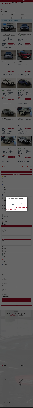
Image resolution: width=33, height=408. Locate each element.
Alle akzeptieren (19, 207)
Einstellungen (24, 207)
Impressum (15, 209)
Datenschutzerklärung (9, 209)
